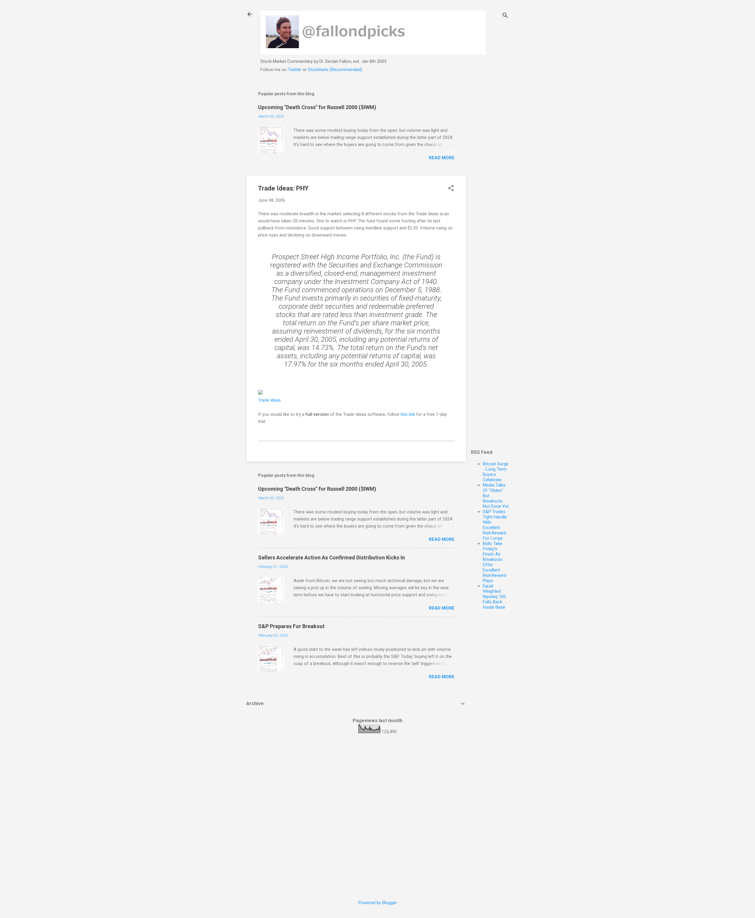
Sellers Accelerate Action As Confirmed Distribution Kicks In (331, 557)
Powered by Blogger (377, 902)
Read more (441, 157)
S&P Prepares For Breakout (291, 626)
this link (408, 414)
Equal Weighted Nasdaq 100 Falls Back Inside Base (494, 596)
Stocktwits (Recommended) (335, 69)
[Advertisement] (490, 173)
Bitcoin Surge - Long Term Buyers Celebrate (495, 471)
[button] (450, 189)
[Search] (505, 16)
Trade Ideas (269, 400)
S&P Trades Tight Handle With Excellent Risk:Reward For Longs (495, 525)
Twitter (294, 69)
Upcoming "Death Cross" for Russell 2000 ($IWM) (317, 107)
